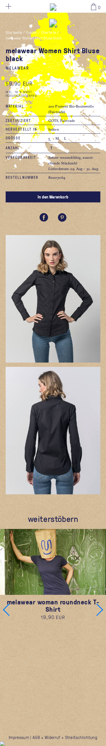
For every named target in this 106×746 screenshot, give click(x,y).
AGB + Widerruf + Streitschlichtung (65, 737)
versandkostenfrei (21, 95)
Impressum (19, 737)
